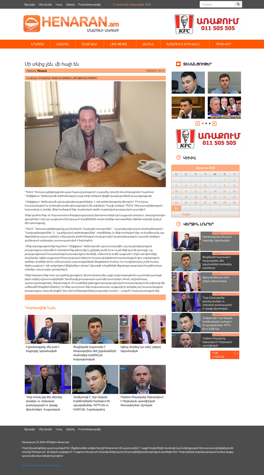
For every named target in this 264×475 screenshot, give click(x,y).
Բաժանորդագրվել (89, 4)
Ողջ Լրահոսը (218, 354)
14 (214, 191)
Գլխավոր (29, 4)
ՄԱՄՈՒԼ (62, 44)
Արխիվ (70, 4)
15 (224, 191)
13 (205, 191)
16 (234, 191)
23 (234, 197)
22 (224, 197)
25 (185, 202)
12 (195, 191)
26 (195, 202)
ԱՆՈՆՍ (148, 44)
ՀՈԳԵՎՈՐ (223, 44)
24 (176, 202)
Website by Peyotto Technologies (41, 465)
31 (176, 208)
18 (185, 197)
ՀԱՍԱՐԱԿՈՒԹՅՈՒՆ (61, 78)
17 (176, 197)
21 (214, 197)
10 (176, 191)
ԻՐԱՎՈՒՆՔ (44, 78)
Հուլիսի (186, 214)
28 (214, 202)
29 (224, 202)
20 (205, 197)
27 (205, 202)
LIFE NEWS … (120, 44)
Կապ (59, 4)
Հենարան (42, 70)
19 (195, 197)
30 (234, 202)
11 (185, 191)
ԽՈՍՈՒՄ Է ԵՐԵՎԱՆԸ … (185, 44)
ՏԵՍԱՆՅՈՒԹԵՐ (197, 63)
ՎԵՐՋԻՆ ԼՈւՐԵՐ (198, 223)
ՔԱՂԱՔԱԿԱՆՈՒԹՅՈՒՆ (85, 78)
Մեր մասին (45, 4)
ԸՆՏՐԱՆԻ (90, 44)
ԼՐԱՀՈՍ (37, 44)
